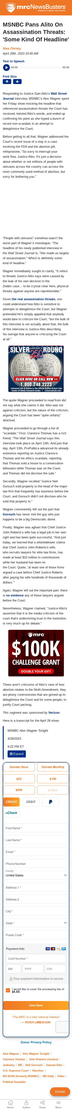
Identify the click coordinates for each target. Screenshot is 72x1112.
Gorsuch (9, 514)
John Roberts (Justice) (43, 1059)
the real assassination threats (33, 299)
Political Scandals (14, 1081)
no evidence (15, 595)
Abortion (38, 1070)
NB (20, 1065)
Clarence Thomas (14, 1059)
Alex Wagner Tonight (36, 1053)
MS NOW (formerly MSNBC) (21, 1076)
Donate (60, 1091)
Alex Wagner (11, 1053)
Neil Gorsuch (33, 1065)
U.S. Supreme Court (16, 1070)
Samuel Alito (54, 1065)
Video (61, 1076)
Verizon (53, 712)
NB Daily (48, 1076)
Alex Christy (12, 48)
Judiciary (9, 1065)
